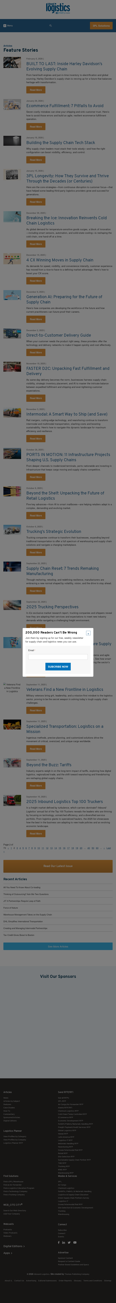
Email (31, 650)
